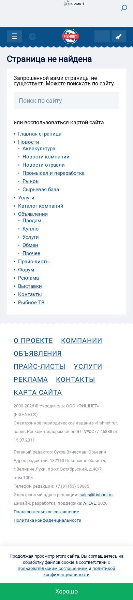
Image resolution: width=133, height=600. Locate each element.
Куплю (31, 229)
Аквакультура (39, 148)
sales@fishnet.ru (96, 494)
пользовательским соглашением (53, 568)
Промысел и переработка (54, 173)
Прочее (31, 253)
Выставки (30, 286)
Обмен (30, 245)
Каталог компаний (40, 206)
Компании (81, 340)
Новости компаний (46, 157)
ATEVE (89, 503)
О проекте (33, 340)
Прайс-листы (34, 262)
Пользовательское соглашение (46, 511)
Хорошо (66, 591)
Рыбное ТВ (31, 302)
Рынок (31, 181)
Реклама (28, 278)
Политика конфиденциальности (48, 520)
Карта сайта (38, 392)
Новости (28, 142)
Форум (26, 270)
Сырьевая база (41, 189)
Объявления (33, 214)
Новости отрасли (44, 165)
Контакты (30, 294)
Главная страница (39, 134)
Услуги (26, 198)
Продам (32, 221)
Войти (119, 36)
